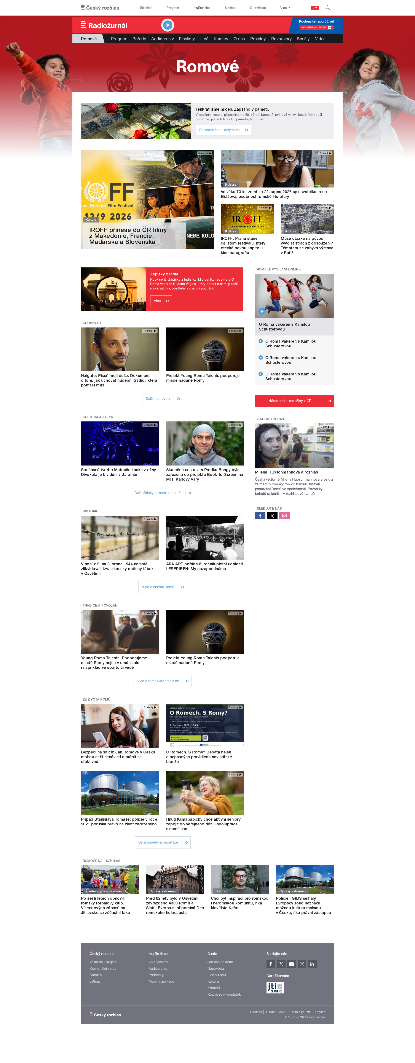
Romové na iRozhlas (102, 861)
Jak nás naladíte (220, 962)
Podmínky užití (300, 1012)
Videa (320, 38)
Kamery (221, 38)
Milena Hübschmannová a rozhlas (286, 472)
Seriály (303, 38)
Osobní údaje (275, 1012)
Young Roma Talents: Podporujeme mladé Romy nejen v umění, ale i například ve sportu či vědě (114, 663)
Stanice (230, 8)
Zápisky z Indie (164, 274)
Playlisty (187, 38)
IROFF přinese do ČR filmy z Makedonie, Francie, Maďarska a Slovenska (128, 235)
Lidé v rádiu (217, 975)
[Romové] (207, 67)
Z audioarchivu (271, 419)
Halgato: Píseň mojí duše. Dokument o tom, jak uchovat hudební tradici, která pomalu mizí (119, 380)
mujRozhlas (202, 8)
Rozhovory (281, 38)
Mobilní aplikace (161, 981)
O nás (239, 38)
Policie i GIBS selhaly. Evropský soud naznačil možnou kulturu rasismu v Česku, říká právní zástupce (303, 905)
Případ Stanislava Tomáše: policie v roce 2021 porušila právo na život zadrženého (119, 821)
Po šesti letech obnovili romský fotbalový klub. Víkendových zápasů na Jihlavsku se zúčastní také (105, 905)
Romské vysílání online (279, 269)
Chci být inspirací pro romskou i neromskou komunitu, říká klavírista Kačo (239, 903)
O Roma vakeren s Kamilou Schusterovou (284, 326)
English (320, 1012)
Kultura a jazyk (98, 417)
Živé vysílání (158, 962)
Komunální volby (103, 968)
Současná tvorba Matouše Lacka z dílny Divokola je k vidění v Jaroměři (118, 472)
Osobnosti (93, 323)
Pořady (139, 38)
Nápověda (216, 968)
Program (173, 8)
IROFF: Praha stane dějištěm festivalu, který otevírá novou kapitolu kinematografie (243, 245)
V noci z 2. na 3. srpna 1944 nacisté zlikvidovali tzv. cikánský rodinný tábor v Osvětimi (117, 569)
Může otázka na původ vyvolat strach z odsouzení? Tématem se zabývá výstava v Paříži (307, 245)
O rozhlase (258, 8)
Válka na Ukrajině (103, 962)
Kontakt (214, 988)
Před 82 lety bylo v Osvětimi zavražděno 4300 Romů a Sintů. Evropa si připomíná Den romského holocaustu (175, 905)
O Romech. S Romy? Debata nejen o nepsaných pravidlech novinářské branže (199, 757)
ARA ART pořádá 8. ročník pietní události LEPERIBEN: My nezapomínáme (204, 566)
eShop (95, 981)
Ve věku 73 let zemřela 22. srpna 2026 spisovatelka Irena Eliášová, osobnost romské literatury (274, 194)
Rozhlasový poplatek (224, 994)
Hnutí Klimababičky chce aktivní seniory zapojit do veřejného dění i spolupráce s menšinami (203, 824)
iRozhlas (146, 8)
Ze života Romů (97, 699)
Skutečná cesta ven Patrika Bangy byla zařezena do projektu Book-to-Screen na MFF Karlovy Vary (204, 474)
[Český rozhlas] (100, 8)
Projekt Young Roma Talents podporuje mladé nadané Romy (203, 378)
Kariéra (213, 981)
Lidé (204, 38)
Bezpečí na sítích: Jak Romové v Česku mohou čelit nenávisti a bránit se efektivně (118, 757)
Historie (90, 511)
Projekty (258, 38)
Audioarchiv (162, 38)
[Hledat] (328, 8)
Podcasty (156, 975)
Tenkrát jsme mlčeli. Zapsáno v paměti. (232, 109)
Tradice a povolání (101, 605)
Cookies (256, 1012)
